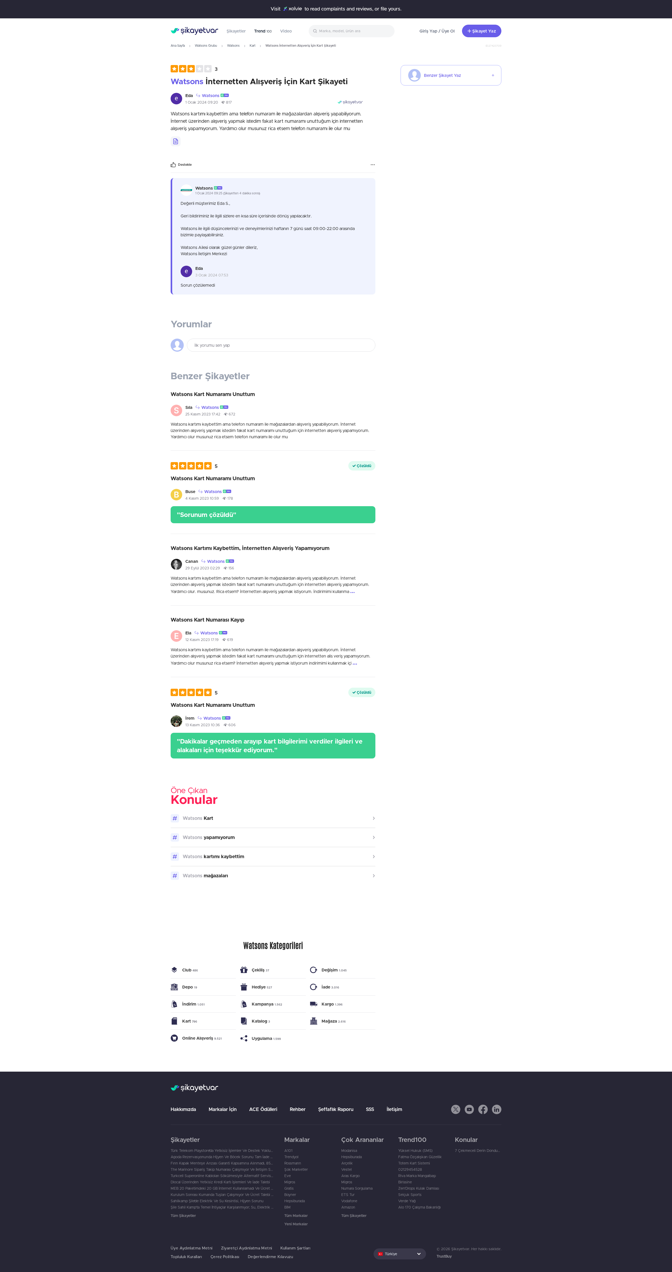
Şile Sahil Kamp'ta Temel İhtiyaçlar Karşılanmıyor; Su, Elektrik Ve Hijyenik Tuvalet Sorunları (222, 1207)
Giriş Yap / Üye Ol (437, 31)
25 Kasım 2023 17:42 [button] (202, 414)
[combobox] (352, 31)
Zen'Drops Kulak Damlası (418, 1188)
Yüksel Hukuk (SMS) (415, 1150)
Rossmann (292, 1163)
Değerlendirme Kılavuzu (270, 1256)
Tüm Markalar (296, 1216)
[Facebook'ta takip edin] (483, 1109)
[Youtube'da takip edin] (469, 1109)
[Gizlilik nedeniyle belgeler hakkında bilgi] (176, 141)
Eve (287, 1176)
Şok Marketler (296, 1169)
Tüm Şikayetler (183, 1216)
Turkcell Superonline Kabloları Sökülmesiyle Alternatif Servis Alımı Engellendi (222, 1176)
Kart (252, 45)
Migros (289, 1182)
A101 (288, 1150)
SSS (370, 1109)
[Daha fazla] (372, 164)
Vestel (346, 1169)
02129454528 (410, 1169)
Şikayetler (236, 31)
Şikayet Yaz (484, 31)
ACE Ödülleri (263, 1109)
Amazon (348, 1207)
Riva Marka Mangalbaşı (417, 1176)
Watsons (233, 45)
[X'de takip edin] (455, 1109)
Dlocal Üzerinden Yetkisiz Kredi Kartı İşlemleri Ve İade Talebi (220, 1182)
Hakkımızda (183, 1109)
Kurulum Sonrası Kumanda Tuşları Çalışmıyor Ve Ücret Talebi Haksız (222, 1195)
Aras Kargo (350, 1176)
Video (286, 31)
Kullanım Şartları (295, 1248)
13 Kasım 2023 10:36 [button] (202, 725)
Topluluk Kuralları (186, 1256)
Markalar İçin (223, 1109)
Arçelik (347, 1163)
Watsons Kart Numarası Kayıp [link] (207, 620)
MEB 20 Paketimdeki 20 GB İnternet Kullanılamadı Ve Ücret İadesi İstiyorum (222, 1188)
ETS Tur (348, 1195)
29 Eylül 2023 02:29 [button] (202, 568)
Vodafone (349, 1201)
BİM (287, 1207)
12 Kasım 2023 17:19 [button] (202, 640)
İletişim (394, 1109)
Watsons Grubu (206, 45)
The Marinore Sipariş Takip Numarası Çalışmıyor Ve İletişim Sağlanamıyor (222, 1169)
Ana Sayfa (178, 45)
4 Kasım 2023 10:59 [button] (202, 498)
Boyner (290, 1195)
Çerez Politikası (225, 1256)
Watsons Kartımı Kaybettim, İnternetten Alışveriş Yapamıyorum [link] (250, 548)
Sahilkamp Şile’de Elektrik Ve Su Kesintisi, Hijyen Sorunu (217, 1201)
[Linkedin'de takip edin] (496, 1109)
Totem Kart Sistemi (414, 1163)
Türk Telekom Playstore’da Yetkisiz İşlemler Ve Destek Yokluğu (222, 1150)
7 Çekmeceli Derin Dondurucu (478, 1150)
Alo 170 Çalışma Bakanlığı (419, 1207)
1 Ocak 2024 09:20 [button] (201, 102)
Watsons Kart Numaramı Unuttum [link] (213, 394)
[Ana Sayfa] (194, 31)
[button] (194, 68)
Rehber (298, 1109)
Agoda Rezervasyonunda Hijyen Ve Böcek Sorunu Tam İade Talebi (222, 1157)
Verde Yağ (407, 1201)
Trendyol (291, 1157)
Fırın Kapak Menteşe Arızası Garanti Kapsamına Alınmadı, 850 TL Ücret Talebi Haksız (222, 1163)
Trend (263, 31)
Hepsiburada (294, 1201)
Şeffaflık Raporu (335, 1109)
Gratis (289, 1188)
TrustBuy (444, 1256)
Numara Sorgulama (356, 1188)
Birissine (405, 1182)
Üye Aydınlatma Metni (192, 1248)
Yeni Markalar (296, 1224)
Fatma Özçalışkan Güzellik (420, 1157)
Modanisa (349, 1150)
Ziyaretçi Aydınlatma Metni (246, 1248)
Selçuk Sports (410, 1195)
